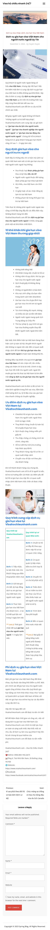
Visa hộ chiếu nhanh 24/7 (17, 3)
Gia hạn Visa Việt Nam (35, 33)
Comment (10, 824)
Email (8, 873)
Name (8, 861)
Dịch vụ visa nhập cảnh (15, 33)
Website (8, 885)
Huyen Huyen (34, 44)
